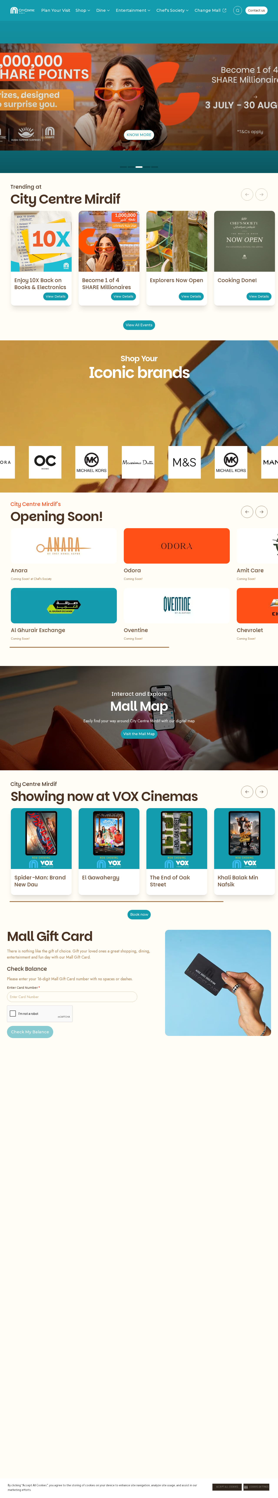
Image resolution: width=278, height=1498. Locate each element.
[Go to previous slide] (247, 512)
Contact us (256, 10)
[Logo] (22, 10)
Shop (81, 10)
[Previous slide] (22, 97)
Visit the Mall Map (139, 734)
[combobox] (237, 10)
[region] (139, 97)
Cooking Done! (237, 280)
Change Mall (207, 10)
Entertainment (131, 10)
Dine (101, 10)
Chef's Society (170, 10)
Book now (139, 914)
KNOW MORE (139, 135)
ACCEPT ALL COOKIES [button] (227, 1487)
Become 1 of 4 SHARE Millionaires (106, 284)
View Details (56, 296)
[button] (256, 1487)
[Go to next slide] (261, 512)
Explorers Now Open (176, 280)
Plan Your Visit (55, 10)
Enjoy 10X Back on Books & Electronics (40, 284)
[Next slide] (255, 97)
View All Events (139, 325)
